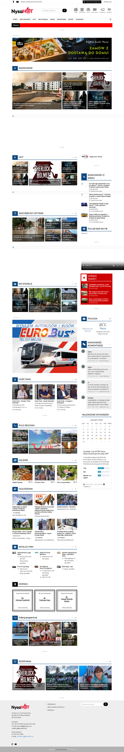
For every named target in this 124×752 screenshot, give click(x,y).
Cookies (39, 407)
